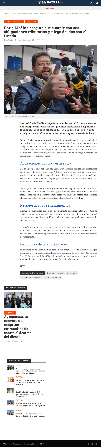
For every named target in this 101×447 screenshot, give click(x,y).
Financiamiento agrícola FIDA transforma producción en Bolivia (30, 382)
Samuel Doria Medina (52, 277)
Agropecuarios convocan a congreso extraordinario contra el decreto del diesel (17, 327)
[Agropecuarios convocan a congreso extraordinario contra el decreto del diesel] (18, 300)
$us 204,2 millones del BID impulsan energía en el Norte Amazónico (29, 394)
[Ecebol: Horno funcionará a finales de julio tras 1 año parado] (10, 402)
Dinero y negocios (14, 21)
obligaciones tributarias (30, 277)
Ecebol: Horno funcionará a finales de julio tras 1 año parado (30, 404)
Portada (7, 14)
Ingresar (51, 8)
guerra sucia (72, 273)
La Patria (9, 40)
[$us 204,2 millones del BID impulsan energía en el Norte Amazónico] (10, 390)
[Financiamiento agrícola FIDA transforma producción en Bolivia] (10, 379)
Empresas (31, 21)
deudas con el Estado (55, 273)
